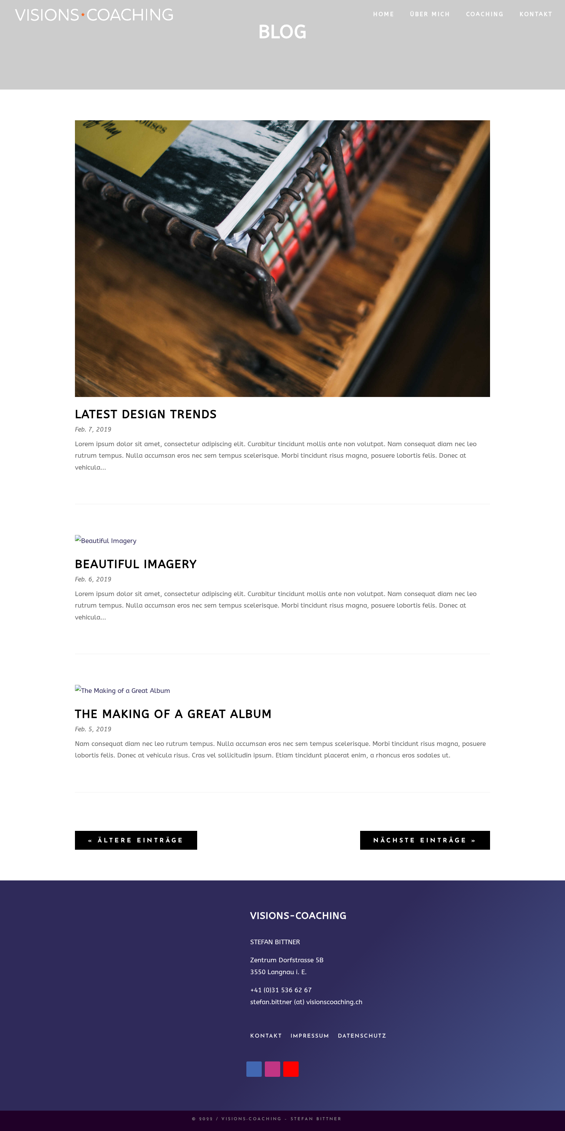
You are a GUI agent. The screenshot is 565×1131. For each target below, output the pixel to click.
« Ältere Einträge (136, 841)
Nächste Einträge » (425, 841)
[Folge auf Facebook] (254, 1069)
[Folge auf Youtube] (291, 1069)
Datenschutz (362, 1036)
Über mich (430, 15)
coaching (485, 15)
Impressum (310, 1036)
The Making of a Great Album (173, 714)
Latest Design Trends (146, 414)
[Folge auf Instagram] (272, 1069)
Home (383, 15)
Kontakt (536, 15)
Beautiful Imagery (136, 564)
